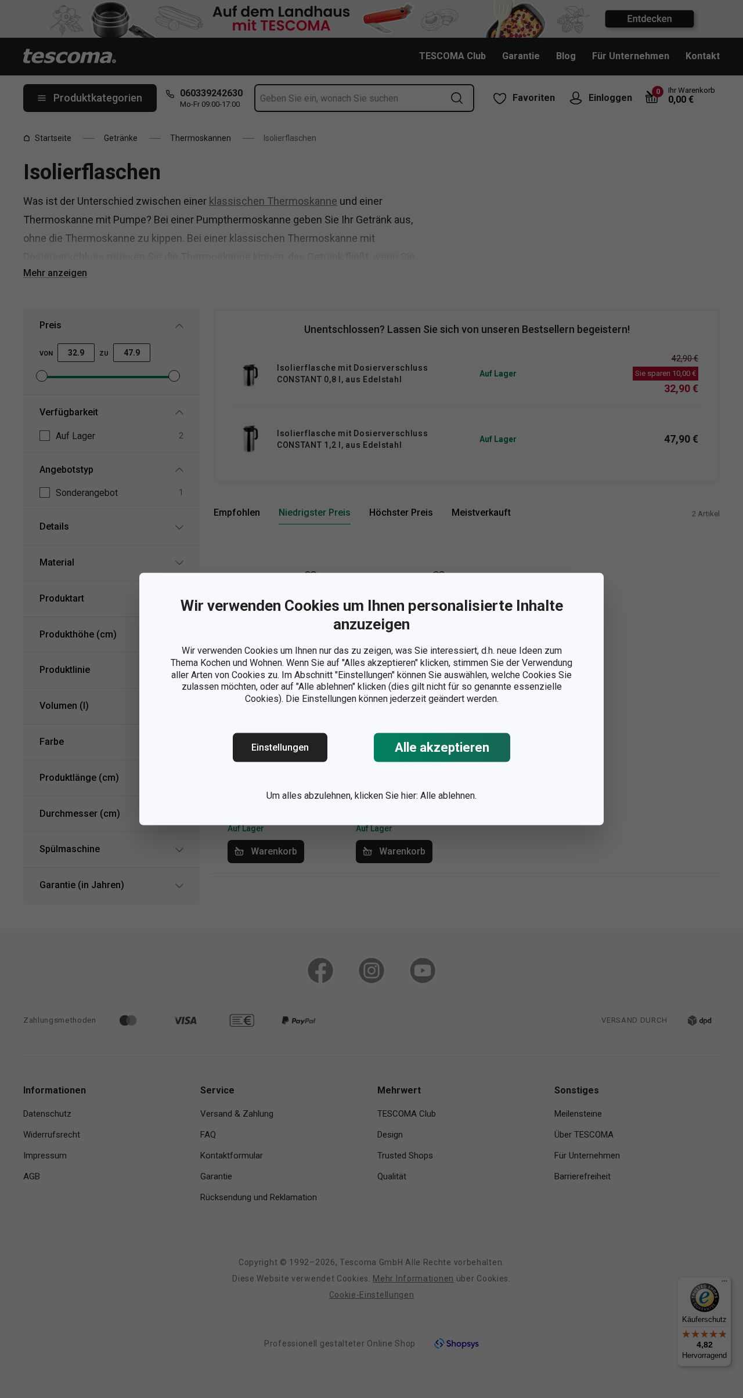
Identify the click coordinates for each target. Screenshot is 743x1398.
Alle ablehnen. (448, 795)
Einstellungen (280, 747)
